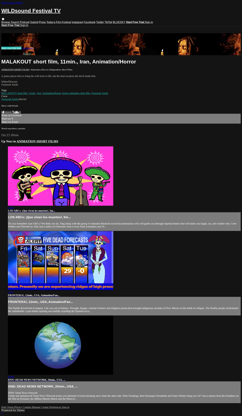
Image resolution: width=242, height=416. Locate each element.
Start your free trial (11, 48)
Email (18, 112)
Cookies (27, 407)
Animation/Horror (51, 93)
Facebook (89, 22)
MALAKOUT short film (14, 93)
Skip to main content (12, 2)
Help (4, 407)
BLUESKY (119, 22)
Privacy (18, 407)
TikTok (108, 22)
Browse (6, 22)
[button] (3, 19)
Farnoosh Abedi (99, 93)
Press (42, 22)
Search (15, 22)
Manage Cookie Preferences (47, 407)
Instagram (77, 22)
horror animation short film (76, 93)
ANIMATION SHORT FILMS (15, 69)
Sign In (24, 25)
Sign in (149, 22)
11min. (32, 93)
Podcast (24, 22)
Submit (34, 22)
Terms (10, 407)
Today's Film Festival (58, 22)
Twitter (100, 22)
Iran (39, 93)
